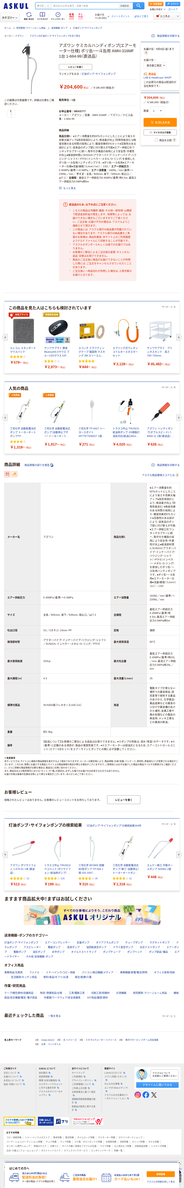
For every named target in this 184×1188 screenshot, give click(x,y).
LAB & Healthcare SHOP (157, 77)
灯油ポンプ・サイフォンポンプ (87, 28)
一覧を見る (54, 1015)
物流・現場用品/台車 (51, 992)
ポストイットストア (51, 1150)
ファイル (34, 972)
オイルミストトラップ (83, 951)
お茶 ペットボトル (51, 1044)
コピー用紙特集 (14, 1137)
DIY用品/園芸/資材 (97, 997)
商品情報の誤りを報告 (37, 465)
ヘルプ (174, 9)
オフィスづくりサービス (76, 1150)
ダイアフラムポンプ (107, 942)
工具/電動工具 (77, 992)
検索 (138, 5)
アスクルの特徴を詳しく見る (161, 1182)
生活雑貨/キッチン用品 (24, 977)
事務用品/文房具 (13, 972)
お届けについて (11, 1076)
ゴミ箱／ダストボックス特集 (88, 1142)
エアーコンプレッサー (57, 942)
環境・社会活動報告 (48, 1080)
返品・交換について (13, 1084)
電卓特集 (57, 1137)
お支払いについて (12, 1080)
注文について (10, 1073)
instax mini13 (47, 1040)
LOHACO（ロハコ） (113, 1073)
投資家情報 (44, 1076)
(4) (96, 878)
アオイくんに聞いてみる (157, 1084)
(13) (63, 878)
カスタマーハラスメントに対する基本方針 (51, 1086)
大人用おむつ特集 (122, 1146)
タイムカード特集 (86, 1137)
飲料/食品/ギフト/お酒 (55, 977)
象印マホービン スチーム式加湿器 (141, 1040)
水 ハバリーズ (70, 1040)
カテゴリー (8, 17)
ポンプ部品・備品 (158, 951)
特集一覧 (118, 1150)
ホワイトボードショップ (130, 1137)
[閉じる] (179, 1162)
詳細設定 (124, 6)
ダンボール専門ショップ (18, 1146)
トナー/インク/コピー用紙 (60, 972)
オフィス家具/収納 (164, 972)
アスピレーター (32, 947)
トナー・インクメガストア (37, 1137)
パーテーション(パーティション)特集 (24, 1142)
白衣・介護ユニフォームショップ (22, 1150)
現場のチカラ (40, 1146)
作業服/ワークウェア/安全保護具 (62, 997)
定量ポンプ (83, 942)
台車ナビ (54, 1146)
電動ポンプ (19, 951)
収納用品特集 (141, 1146)
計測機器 (121, 992)
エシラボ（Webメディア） (116, 1088)
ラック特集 (65, 1142)
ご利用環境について (81, 1084)
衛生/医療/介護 (83, 977)
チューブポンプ (134, 942)
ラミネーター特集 (106, 1137)
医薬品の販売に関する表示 (83, 1108)
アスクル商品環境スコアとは (158, 475)
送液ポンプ (73, 947)
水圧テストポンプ (150, 947)
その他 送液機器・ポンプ (39, 956)
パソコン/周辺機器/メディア (97, 972)
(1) (28, 878)
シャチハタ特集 (158, 1146)
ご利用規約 (77, 1076)
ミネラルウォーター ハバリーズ (101, 1040)
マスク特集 (105, 1146)
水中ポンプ (58, 951)
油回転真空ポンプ (96, 947)
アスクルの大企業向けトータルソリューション (116, 1097)
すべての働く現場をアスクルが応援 (79, 1146)
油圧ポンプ (39, 951)
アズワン (19, 36)
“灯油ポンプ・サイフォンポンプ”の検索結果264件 (113, 825)
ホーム (7, 28)
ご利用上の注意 (79, 1088)
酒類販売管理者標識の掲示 (83, 1101)
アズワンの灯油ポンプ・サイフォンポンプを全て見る (55, 36)
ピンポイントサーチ (101, 1150)
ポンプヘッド (134, 951)
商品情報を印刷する (168, 35)
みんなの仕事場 (111, 1084)
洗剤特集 (124, 1142)
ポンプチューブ (112, 951)
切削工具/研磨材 (100, 992)
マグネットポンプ (160, 942)
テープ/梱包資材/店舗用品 (18, 992)
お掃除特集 (111, 1142)
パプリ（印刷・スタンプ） (115, 1076)
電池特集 (69, 1137)
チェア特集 (51, 1142)
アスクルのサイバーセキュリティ (51, 1093)
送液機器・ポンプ (59, 28)
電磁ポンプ (54, 947)
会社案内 (43, 1073)
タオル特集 (153, 1142)
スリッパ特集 (138, 1142)
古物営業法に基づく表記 (83, 1092)
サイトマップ (78, 1073)
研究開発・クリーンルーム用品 (30, 28)
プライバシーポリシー (82, 1080)
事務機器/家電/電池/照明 (133, 972)
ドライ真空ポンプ (123, 947)
